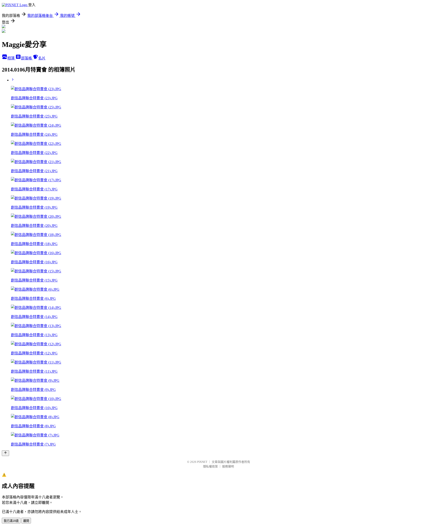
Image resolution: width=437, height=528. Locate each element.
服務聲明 (228, 466)
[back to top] (5, 453)
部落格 (27, 58)
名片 (42, 58)
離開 (26, 521)
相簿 (11, 58)
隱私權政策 (210, 466)
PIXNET (202, 462)
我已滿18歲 (11, 521)
